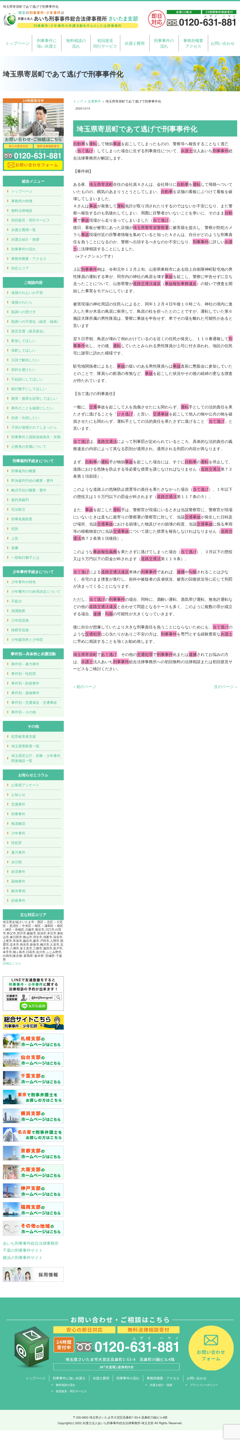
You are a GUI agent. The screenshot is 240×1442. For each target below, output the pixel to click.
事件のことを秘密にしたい (32, 407)
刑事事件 (18, 813)
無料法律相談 (21, 210)
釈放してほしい (23, 340)
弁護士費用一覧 (23, 229)
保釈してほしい (23, 350)
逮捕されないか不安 (27, 292)
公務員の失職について (28, 446)
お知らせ (18, 794)
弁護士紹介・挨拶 (25, 239)
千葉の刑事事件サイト (23, 1250)
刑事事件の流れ (164, 43)
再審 (14, 547)
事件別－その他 (23, 711)
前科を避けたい (23, 369)
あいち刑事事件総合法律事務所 (31, 1243)
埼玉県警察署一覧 (25, 745)
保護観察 (18, 610)
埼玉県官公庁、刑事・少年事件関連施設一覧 (35, 758)
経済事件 (18, 871)
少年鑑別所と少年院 (27, 639)
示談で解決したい (25, 359)
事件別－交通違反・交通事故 (34, 702)
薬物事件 (18, 881)
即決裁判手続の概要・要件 (32, 480)
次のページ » (225, 686)
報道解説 (18, 823)
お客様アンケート (25, 784)
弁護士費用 (135, 43)
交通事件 (94, 101)
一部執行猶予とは (25, 557)
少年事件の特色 (23, 581)
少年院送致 (20, 620)
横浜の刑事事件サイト (23, 1257)
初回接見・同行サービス (30, 219)
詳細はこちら (12, 963)
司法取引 (18, 509)
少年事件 (18, 832)
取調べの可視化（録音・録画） (35, 321)
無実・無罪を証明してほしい (34, 398)
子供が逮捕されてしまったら (34, 427)
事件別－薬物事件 (25, 692)
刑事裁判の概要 (23, 470)
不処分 (16, 600)
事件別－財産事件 (25, 683)
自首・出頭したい (25, 417)
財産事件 (18, 900)
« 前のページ (84, 686)
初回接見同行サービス (105, 43)
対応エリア (20, 268)
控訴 (14, 528)
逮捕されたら (21, 302)
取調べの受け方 (23, 311)
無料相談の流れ (76, 43)
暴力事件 (18, 852)
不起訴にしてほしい (27, 379)
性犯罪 (16, 842)
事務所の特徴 (21, 200)
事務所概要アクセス (193, 43)
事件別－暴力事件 (25, 663)
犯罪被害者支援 (23, 736)
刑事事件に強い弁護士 (47, 43)
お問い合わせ (223, 43)
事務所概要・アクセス (28, 258)
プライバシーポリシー (204, 1385)
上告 (14, 538)
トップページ (17, 43)
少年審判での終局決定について (35, 591)
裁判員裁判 (20, 499)
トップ (78, 101)
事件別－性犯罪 (23, 673)
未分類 (16, 861)
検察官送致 (20, 629)
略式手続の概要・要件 (28, 489)
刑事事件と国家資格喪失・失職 (35, 436)
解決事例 (18, 890)
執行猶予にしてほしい (28, 388)
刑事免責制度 (21, 518)
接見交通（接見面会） (28, 330)
